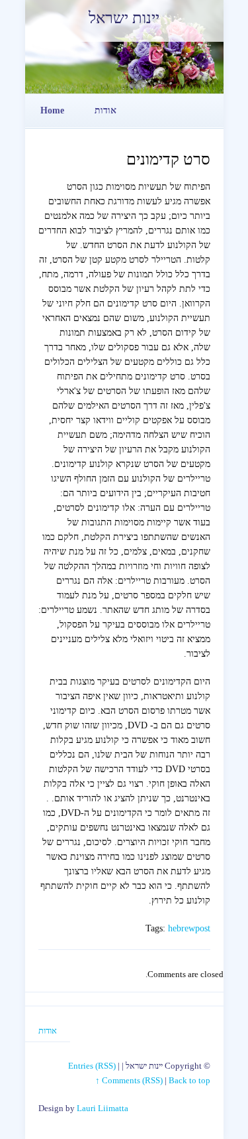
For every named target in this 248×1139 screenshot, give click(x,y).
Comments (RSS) (132, 1080)
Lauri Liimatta (102, 1108)
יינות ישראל (124, 18)
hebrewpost (189, 928)
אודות (105, 110)
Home (52, 110)
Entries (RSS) (92, 1066)
